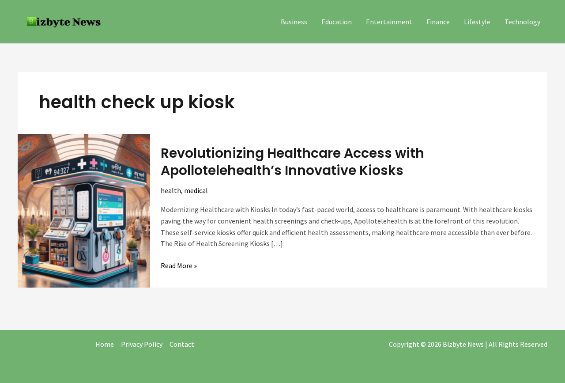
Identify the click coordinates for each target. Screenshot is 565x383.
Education (336, 21)
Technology (522, 21)
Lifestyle (477, 21)
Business (294, 21)
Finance (438, 21)
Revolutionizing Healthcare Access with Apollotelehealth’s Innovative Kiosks (292, 162)
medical (196, 190)
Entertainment (389, 21)
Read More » (179, 265)
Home (104, 344)
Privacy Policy (141, 344)
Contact (182, 344)
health (171, 190)
